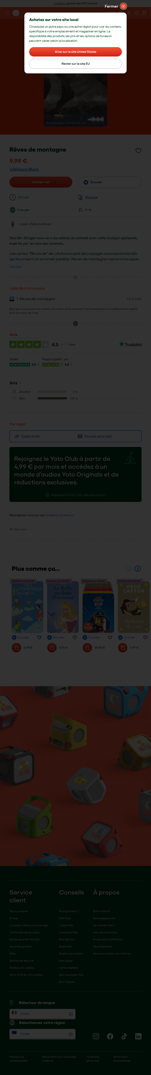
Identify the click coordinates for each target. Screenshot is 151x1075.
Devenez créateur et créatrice (112, 953)
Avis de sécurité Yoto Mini (24, 939)
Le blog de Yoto (68, 932)
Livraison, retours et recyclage (28, 925)
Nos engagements (104, 918)
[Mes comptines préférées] (27, 607)
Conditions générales (92, 1059)
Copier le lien (30, 436)
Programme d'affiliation (108, 939)
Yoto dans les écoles (105, 932)
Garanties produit (20, 946)
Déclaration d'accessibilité (121, 1059)
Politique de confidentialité (18, 1059)
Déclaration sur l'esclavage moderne (59, 1059)
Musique (91, 197)
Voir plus (15, 267)
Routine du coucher (71, 953)
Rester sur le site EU (76, 64)
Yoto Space (66, 960)
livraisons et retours (60, 515)
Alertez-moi (41, 182)
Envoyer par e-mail (98, 436)
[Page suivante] (138, 569)
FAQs (12, 953)
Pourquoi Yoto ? (68, 911)
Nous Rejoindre (102, 946)
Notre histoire (101, 911)
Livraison (59, 3)
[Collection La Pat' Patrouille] (98, 607)
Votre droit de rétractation (26, 975)
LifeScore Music (24, 169)
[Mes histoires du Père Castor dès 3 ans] (133, 607)
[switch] (138, 151)
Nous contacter (19, 911)
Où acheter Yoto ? (104, 925)
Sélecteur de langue (37, 1002)
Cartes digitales (68, 968)
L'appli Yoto (66, 925)
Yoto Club (65, 918)
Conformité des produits (24, 932)
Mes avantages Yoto (71, 975)
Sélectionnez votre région (42, 1022)
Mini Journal (67, 939)
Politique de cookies (21, 968)
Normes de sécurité (21, 960)
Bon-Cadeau (67, 982)
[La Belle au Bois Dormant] (63, 607)
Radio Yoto (65, 946)
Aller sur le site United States (75, 52)
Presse (13, 918)
